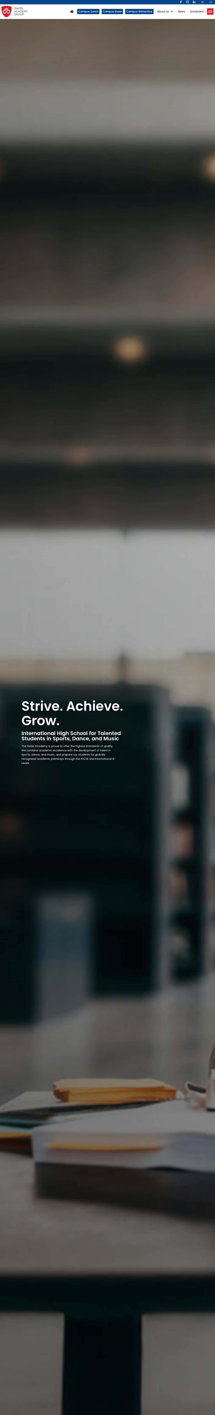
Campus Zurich (88, 11)
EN (211, 2)
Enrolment (196, 11)
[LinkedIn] (194, 2)
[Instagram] (187, 2)
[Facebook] (181, 2)
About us (163, 11)
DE (202, 2)
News (181, 11)
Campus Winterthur (139, 11)
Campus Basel (112, 11)
